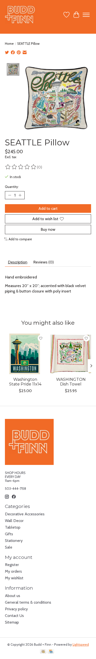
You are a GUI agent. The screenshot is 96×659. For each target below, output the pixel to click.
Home (9, 44)
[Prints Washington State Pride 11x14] (25, 354)
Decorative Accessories (25, 514)
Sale (8, 547)
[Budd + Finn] (20, 14)
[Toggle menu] (86, 15)
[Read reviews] (21, 167)
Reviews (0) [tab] (43, 262)
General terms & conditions (28, 602)
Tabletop (12, 527)
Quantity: (12, 187)
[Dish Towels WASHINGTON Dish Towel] (70, 354)
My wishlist (14, 578)
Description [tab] (17, 262)
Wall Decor (14, 520)
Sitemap (12, 622)
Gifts (9, 534)
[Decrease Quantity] (9, 195)
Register (12, 564)
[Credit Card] (51, 651)
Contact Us (14, 615)
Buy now (48, 229)
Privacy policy (16, 609)
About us (12, 595)
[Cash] (43, 651)
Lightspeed (81, 644)
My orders (13, 571)
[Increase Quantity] (20, 195)
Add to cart (48, 208)
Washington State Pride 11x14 (25, 381)
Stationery (14, 540)
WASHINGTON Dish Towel (71, 381)
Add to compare (20, 239)
